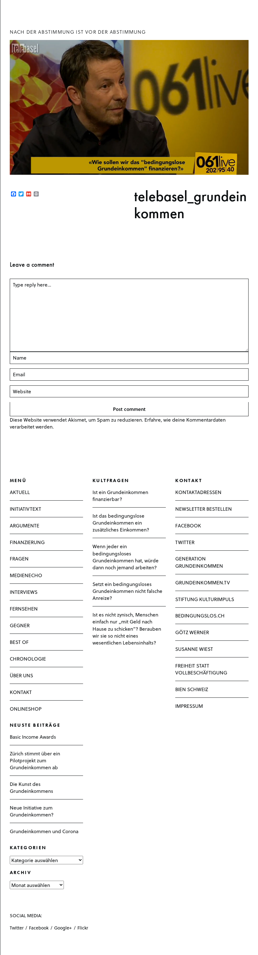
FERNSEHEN (24, 608)
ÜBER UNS (21, 675)
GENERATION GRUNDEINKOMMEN (199, 562)
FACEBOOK (188, 525)
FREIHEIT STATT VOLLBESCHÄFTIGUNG (201, 669)
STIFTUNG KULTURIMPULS (204, 599)
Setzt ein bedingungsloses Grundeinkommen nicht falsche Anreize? (127, 590)
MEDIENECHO (26, 575)
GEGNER (20, 625)
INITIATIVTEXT (25, 508)
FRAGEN (19, 558)
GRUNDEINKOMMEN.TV (202, 582)
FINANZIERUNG (27, 542)
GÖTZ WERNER (192, 632)
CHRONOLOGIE (28, 658)
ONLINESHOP (26, 708)
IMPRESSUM (189, 705)
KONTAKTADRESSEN (198, 492)
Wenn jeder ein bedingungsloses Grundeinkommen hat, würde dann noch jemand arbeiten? (126, 557)
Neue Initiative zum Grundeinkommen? (31, 811)
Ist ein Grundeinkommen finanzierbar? (120, 495)
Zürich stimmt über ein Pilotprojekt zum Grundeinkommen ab (35, 760)
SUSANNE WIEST (194, 648)
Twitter (17, 927)
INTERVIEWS (23, 591)
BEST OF (19, 641)
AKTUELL (20, 492)
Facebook (38, 927)
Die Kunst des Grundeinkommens (31, 787)
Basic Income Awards (33, 736)
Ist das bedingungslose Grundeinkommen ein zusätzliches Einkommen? (121, 522)
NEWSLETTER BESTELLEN (203, 508)
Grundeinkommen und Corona (44, 831)
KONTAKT (21, 692)
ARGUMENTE (24, 525)
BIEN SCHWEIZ (191, 689)
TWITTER (184, 542)
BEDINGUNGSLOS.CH (200, 615)
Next (12, 216)
